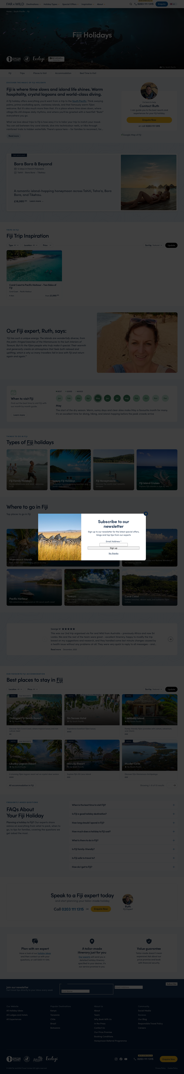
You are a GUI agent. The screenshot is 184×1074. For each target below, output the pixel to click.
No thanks (113, 553)
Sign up (113, 547)
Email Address (113, 541)
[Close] (146, 513)
